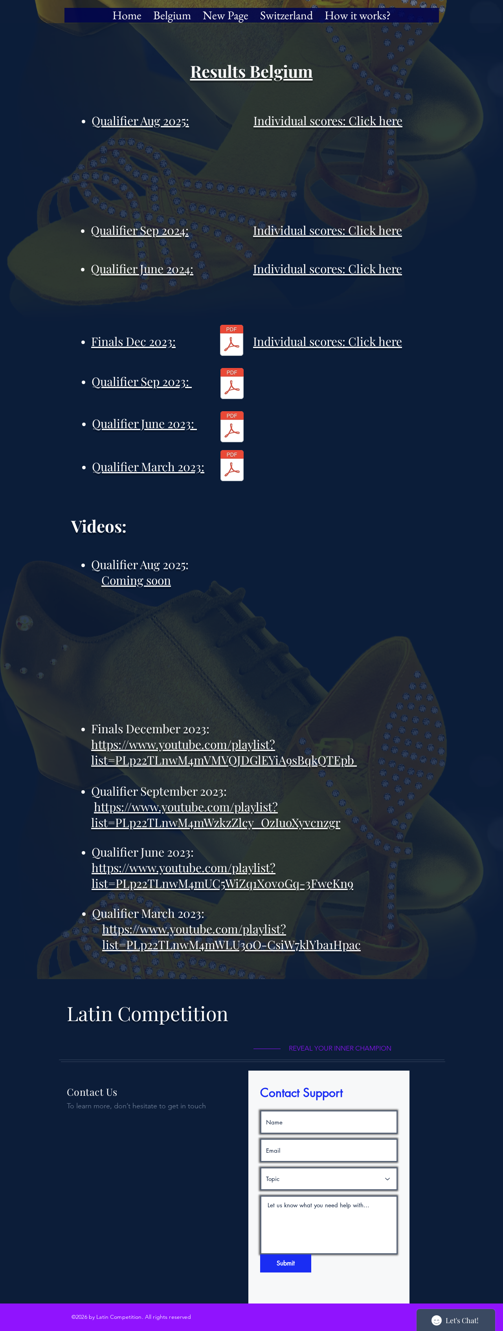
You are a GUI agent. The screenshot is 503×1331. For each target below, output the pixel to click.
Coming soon (136, 580)
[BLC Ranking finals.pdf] (231, 341)
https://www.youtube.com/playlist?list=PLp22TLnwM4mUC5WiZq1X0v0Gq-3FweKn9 (222, 875)
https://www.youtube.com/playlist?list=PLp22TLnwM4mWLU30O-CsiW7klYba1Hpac (231, 936)
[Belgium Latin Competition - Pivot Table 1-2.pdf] (232, 384)
